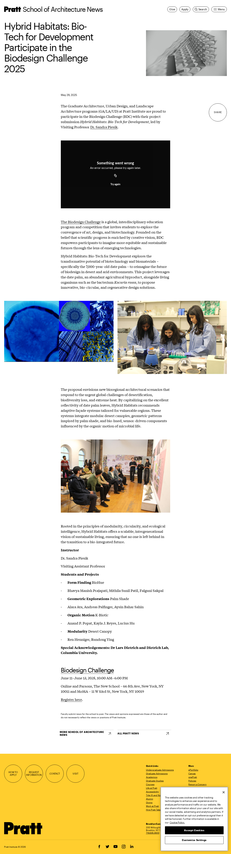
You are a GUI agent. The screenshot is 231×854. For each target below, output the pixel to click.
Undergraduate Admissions (160, 770)
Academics (151, 777)
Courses (150, 784)
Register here (71, 699)
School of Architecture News (63, 9)
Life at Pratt (151, 788)
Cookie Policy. (177, 822)
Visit (75, 773)
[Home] (23, 828)
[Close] (224, 792)
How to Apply (13, 773)
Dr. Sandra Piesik (103, 127)
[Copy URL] (115, 176)
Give (172, 9)
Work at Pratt (152, 806)
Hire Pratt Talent (154, 809)
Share (218, 112)
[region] (194, 819)
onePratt (192, 777)
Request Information (34, 773)
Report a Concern (197, 784)
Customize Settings (194, 839)
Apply (184, 9)
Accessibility (152, 791)
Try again (115, 184)
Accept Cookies (194, 830)
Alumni (149, 799)
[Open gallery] (186, 53)
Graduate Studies (155, 780)
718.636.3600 (152, 833)
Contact (54, 773)
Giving (149, 802)
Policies (192, 780)
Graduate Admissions (157, 773)
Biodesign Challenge (87, 670)
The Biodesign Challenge (81, 221)
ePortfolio (193, 770)
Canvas (192, 773)
